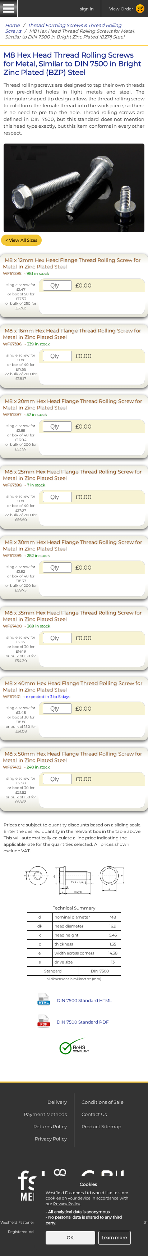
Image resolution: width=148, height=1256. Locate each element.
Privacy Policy (51, 1139)
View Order (121, 9)
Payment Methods (45, 1114)
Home (12, 25)
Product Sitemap (101, 1126)
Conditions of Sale (103, 1102)
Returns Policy (50, 1126)
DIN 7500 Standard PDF (83, 1022)
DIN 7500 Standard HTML (84, 1000)
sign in (87, 9)
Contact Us (94, 1114)
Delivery (57, 1102)
